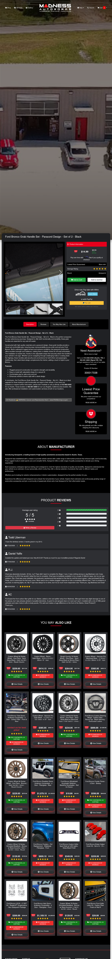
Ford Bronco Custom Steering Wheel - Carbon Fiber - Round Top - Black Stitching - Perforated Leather (95, 718)
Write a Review (30, 528)
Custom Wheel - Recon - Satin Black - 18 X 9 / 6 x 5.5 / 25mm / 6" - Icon (42, 658)
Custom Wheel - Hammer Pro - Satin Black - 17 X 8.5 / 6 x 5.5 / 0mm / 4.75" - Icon (43, 717)
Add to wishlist (96, 279)
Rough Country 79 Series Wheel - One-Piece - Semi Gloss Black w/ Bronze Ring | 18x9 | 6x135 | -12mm (69, 659)
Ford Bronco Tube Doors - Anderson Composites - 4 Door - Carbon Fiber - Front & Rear (16, 718)
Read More (90, 402)
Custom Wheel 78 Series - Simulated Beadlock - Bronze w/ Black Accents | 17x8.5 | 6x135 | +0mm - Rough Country (69, 907)
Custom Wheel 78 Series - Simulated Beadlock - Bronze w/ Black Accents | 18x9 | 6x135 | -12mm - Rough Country (16, 848)
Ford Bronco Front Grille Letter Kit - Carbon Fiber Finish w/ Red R (95, 905)
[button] (60, 272)
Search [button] (91, 8)
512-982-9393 (66, 384)
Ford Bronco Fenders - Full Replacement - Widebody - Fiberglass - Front (42, 846)
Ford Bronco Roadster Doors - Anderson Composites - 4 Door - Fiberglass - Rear (43, 783)
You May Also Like (59, 324)
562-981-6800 (32, 387)
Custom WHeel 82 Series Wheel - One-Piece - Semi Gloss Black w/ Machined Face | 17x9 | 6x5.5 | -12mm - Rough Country (69, 719)
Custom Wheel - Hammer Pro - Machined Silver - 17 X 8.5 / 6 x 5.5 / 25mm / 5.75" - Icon (95, 658)
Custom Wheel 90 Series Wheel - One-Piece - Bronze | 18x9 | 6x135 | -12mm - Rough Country (16, 784)
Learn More (93, 294)
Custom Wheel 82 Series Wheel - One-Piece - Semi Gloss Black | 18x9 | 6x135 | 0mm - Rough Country (16, 659)
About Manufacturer (79, 324)
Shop (9, 8)
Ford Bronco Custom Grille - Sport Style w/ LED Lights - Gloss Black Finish (69, 846)
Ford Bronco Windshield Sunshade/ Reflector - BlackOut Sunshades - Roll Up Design (69, 784)
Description (30, 324)
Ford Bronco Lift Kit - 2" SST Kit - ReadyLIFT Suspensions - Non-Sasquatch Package (16, 905)
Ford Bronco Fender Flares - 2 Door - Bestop (95, 782)
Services (19, 8)
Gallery (30, 8)
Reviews (43, 324)
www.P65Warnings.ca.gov (59, 400)
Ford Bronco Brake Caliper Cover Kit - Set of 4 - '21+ (95, 845)
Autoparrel (102, 273)
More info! (102, 264)
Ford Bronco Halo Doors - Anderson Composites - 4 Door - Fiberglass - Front (43, 905)
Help (81, 8)
